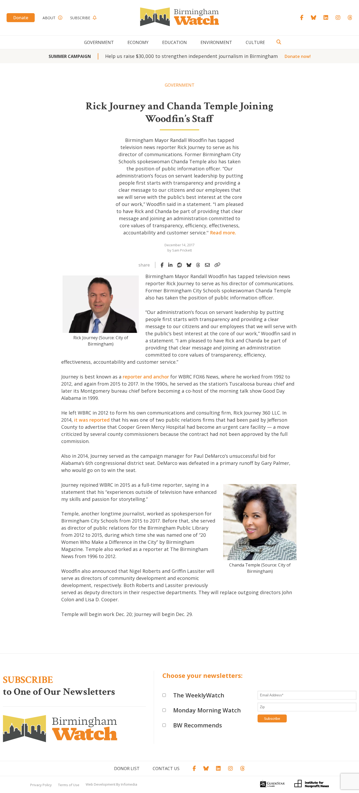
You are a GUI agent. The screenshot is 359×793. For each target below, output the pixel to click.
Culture (255, 42)
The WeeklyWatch (198, 695)
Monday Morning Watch (207, 710)
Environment (216, 42)
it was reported (92, 420)
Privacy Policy (41, 784)
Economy (137, 42)
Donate (20, 18)
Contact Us (166, 768)
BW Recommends (197, 725)
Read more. (223, 232)
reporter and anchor (146, 376)
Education (174, 42)
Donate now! (298, 56)
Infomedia (129, 784)
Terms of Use (68, 784)
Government (99, 42)
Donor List (127, 768)
